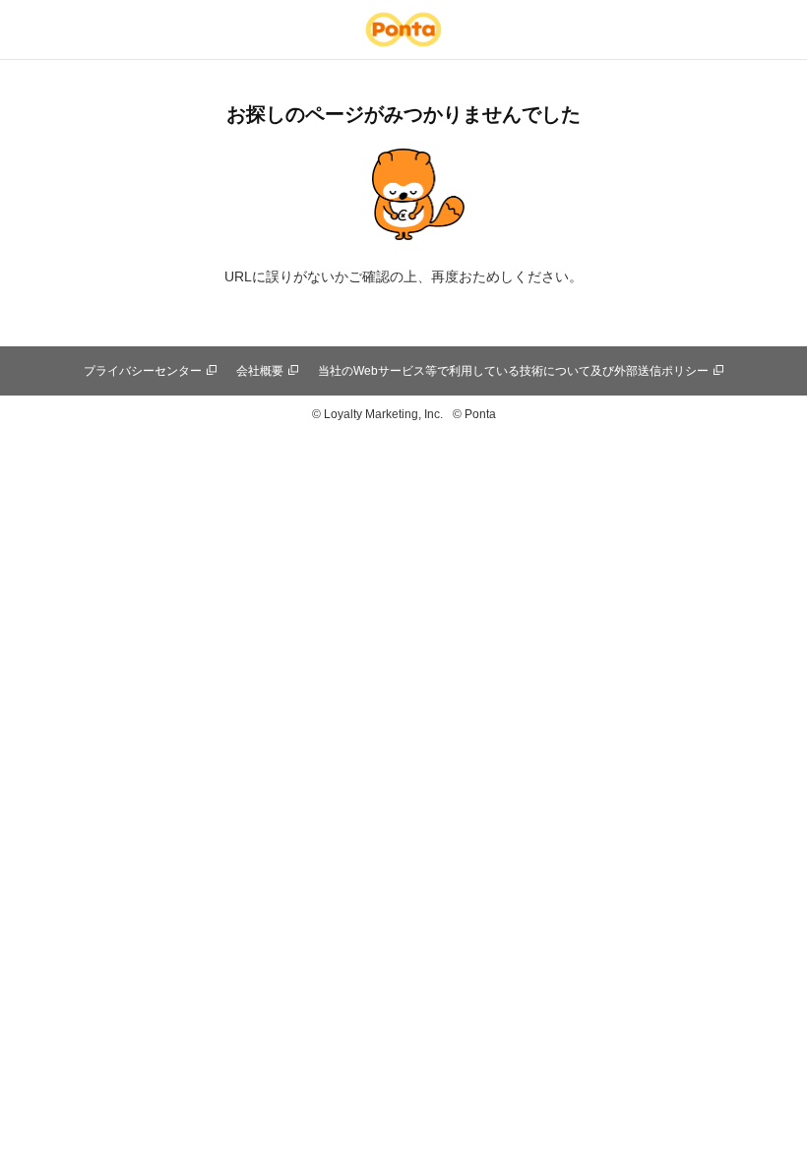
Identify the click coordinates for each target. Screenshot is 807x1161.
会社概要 (259, 371)
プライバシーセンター (143, 371)
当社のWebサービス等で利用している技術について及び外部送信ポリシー (513, 371)
